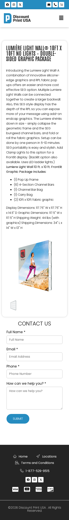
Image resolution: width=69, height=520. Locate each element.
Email (12, 349)
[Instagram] (13, 4)
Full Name (16, 332)
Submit (18, 418)
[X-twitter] (20, 4)
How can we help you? (26, 384)
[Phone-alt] (55, 4)
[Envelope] (49, 4)
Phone (13, 366)
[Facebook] (7, 4)
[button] (61, 18)
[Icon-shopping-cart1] (61, 4)
